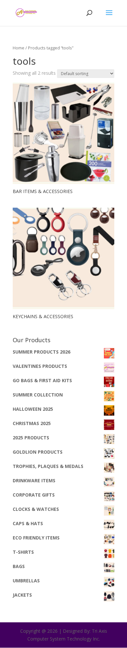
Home (18, 48)
